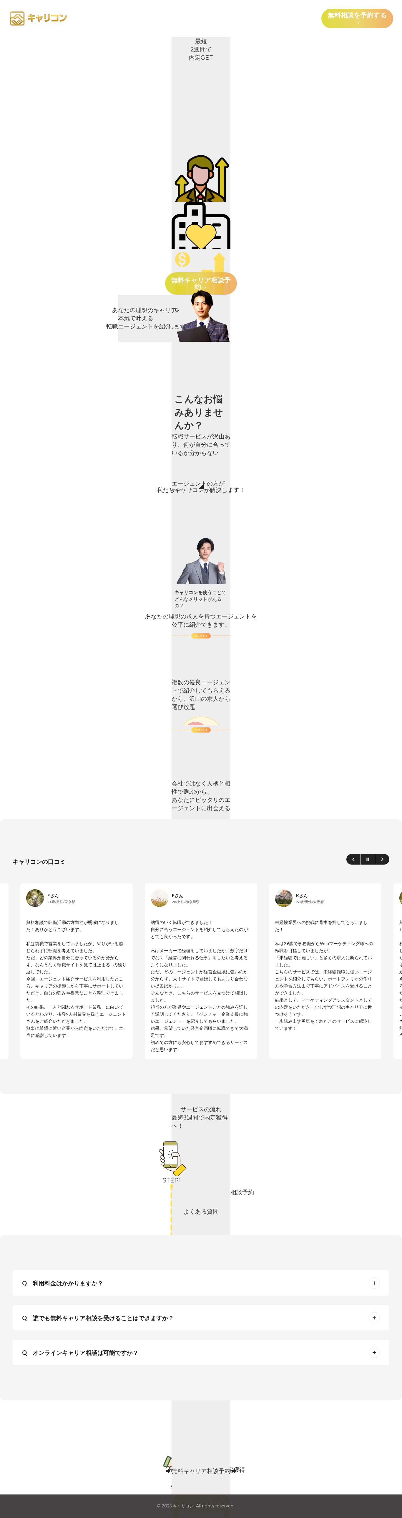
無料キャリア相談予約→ (201, 283)
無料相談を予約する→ (357, 18)
